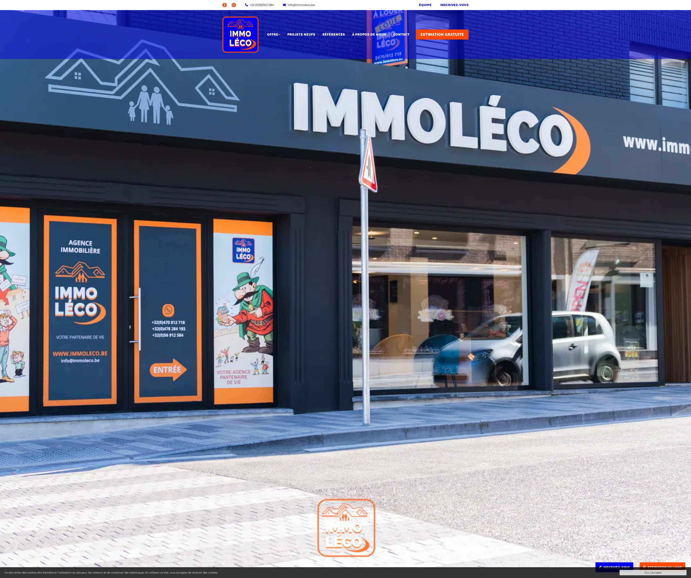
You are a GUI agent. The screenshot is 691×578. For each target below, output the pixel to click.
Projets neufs (301, 34)
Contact (401, 34)
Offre (272, 34)
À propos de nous (369, 34)
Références (333, 34)
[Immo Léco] (240, 34)
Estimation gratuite (442, 34)
